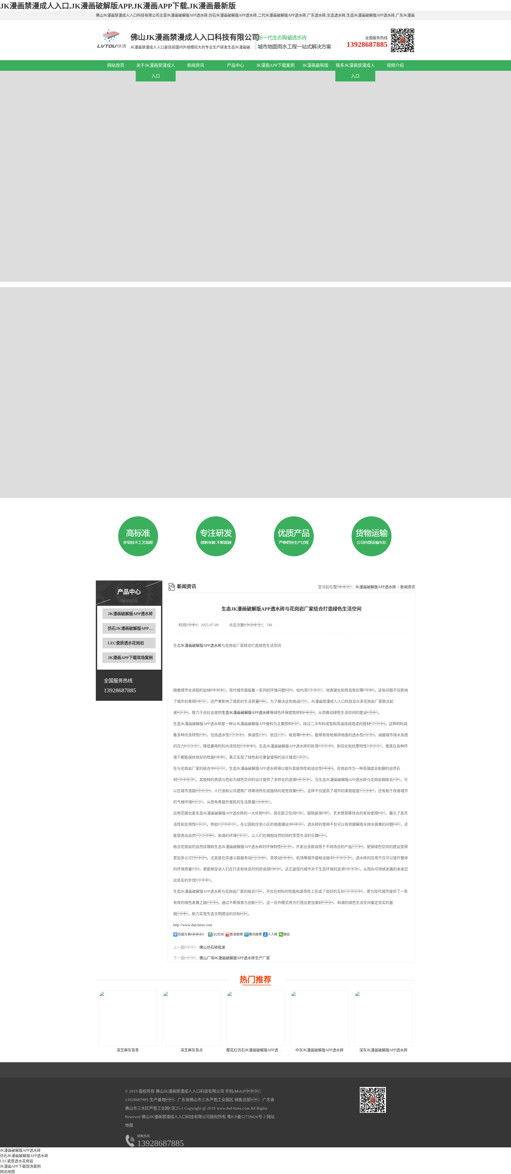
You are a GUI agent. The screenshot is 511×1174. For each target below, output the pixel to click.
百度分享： (192, 934)
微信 (286, 934)
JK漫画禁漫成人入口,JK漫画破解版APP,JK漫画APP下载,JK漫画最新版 (118, 6)
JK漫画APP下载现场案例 (130, 658)
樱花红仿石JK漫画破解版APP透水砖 (256, 1050)
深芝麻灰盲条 (128, 1050)
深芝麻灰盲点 (191, 1050)
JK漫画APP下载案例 (275, 65)
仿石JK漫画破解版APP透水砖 (134, 628)
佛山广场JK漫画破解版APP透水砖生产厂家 (234, 958)
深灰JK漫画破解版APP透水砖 (383, 1050)
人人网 (272, 934)
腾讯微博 (255, 934)
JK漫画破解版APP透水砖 (130, 614)
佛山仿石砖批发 (212, 947)
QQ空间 (218, 934)
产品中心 (235, 65)
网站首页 (115, 65)
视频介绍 (395, 65)
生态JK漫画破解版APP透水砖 (246, 713)
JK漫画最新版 (315, 65)
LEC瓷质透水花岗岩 (126, 643)
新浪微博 (236, 934)
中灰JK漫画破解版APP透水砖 (319, 1050)
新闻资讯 (195, 65)
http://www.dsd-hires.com (192, 925)
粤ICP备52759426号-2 (246, 1117)
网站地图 (7, 1172)
